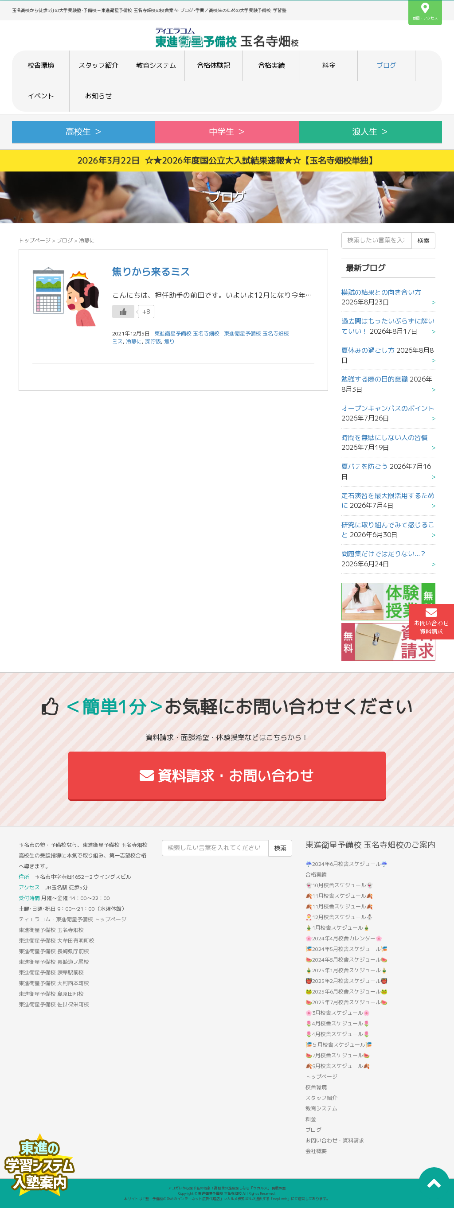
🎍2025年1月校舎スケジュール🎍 (346, 970)
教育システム (156, 65)
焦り (169, 341)
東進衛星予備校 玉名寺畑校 (256, 333)
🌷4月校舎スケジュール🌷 (337, 1023)
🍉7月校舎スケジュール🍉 (337, 1055)
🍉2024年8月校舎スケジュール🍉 (346, 959)
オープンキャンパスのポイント (387, 408)
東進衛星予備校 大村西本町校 (54, 983)
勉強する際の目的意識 (374, 379)
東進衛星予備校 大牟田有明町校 (56, 940)
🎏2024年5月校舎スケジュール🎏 (346, 949)
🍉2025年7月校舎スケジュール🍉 (346, 1002)
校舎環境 (40, 65)
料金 (329, 65)
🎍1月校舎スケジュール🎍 (337, 927)
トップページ (35, 240)
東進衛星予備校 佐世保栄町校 (54, 1004)
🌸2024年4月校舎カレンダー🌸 (343, 938)
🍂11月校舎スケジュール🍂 (339, 896)
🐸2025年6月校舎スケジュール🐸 (346, 991)
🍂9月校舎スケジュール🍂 (337, 1066)
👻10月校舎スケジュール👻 (339, 885)
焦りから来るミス (151, 271)
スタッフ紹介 (98, 65)
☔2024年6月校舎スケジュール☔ (346, 864)
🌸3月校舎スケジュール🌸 (337, 1013)
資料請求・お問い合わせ (234, 775)
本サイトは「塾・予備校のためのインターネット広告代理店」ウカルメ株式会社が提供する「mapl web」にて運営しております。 (227, 1198)
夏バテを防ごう (364, 466)
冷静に (134, 341)
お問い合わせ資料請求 (431, 627)
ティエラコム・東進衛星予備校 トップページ (72, 919)
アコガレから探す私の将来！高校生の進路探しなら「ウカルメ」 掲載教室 (227, 1188)
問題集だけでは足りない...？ (384, 553)
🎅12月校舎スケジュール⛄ (339, 917)
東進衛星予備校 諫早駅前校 (51, 972)
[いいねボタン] (123, 311)
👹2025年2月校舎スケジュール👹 (346, 981)
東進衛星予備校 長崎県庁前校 (54, 951)
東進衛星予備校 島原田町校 (51, 994)
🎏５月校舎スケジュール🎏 (338, 1044)
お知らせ (98, 96)
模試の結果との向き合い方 (381, 292)
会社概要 (316, 1151)
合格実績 (271, 65)
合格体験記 (213, 65)
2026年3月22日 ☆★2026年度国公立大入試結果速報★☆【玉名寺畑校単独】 (227, 160)
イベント (40, 96)
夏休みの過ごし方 (368, 350)
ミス (117, 341)
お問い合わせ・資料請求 (334, 1140)
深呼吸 (153, 341)
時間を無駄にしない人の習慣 (384, 437)
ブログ (386, 65)
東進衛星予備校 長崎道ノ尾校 (54, 962)
